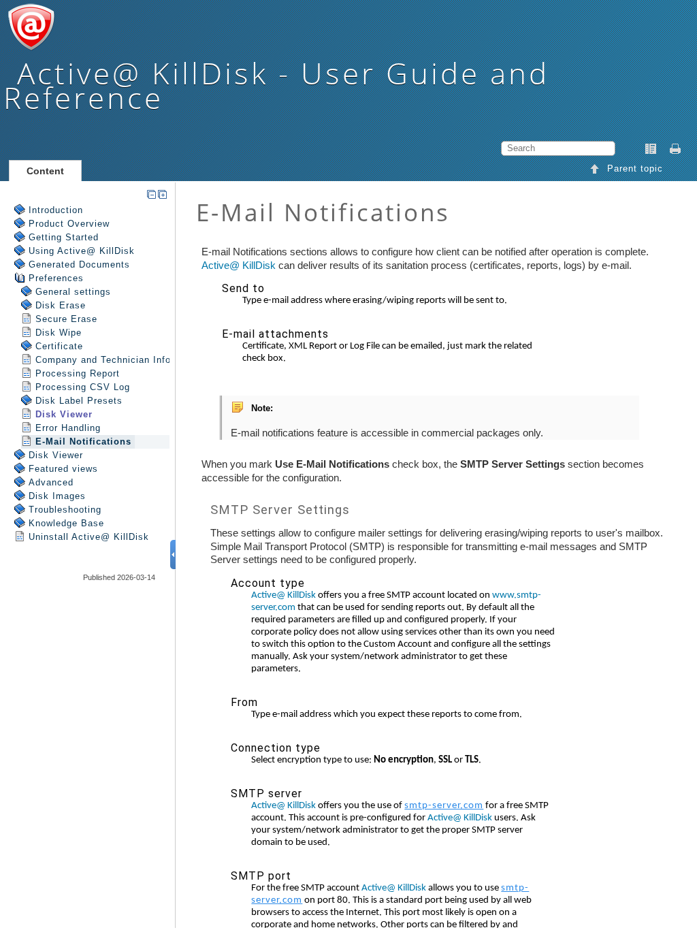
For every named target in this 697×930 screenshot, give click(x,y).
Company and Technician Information (120, 360)
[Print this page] (677, 149)
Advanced (51, 482)
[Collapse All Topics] (151, 194)
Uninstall (89, 537)
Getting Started (64, 237)
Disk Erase (60, 305)
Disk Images (57, 496)
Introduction (56, 210)
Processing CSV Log (82, 387)
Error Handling (68, 428)
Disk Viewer (56, 455)
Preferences (56, 278)
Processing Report (77, 373)
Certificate (59, 346)
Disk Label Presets (79, 401)
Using (82, 251)
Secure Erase (66, 319)
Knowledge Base (66, 523)
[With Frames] (650, 149)
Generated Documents (79, 264)
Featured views (63, 469)
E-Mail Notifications (83, 441)
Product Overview (69, 224)
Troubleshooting (65, 509)
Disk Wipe (58, 332)
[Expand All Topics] (162, 194)
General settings (73, 292)
